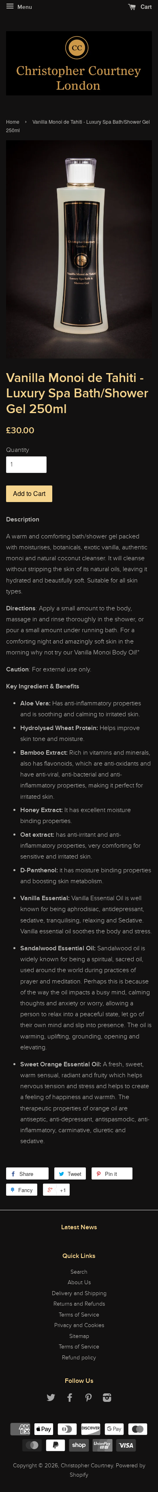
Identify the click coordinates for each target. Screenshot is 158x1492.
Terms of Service (79, 1315)
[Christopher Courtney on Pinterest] (88, 1399)
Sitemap (79, 1336)
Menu (24, 7)
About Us (79, 1282)
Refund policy (79, 1358)
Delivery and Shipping (79, 1293)
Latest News (79, 1227)
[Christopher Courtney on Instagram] (106, 1399)
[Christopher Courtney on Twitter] (51, 1399)
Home (12, 121)
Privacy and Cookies (79, 1325)
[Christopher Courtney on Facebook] (69, 1399)
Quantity (17, 450)
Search (79, 1272)
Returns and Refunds (79, 1304)
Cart (145, 6)
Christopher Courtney (87, 1465)
